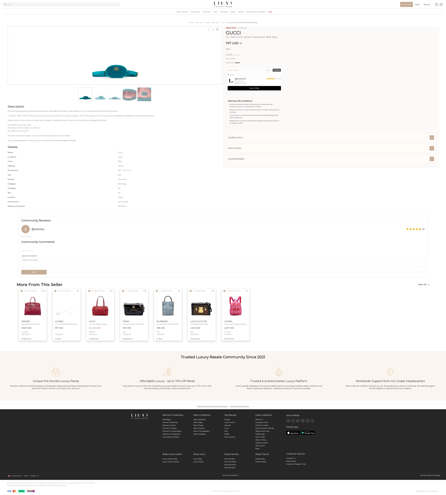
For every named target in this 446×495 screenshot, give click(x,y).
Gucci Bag (197, 459)
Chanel (227, 419)
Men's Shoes (198, 425)
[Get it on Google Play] (308, 432)
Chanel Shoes (260, 462)
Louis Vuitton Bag (169, 459)
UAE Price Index (261, 425)
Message (277, 70)
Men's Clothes (199, 428)
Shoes (241, 11)
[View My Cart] (437, 4)
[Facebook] (293, 421)
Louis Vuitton (229, 422)
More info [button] (237, 55)
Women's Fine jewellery (172, 431)
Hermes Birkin (230, 465)
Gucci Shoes (198, 462)
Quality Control (261, 443)
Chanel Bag (260, 459)
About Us (259, 419)
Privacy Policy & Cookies (430, 475)
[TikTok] (308, 421)
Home (191, 22)
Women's (199, 22)
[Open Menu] (441, 4)
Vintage (224, 11)
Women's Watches (170, 422)
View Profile (254, 88)
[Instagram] (288, 421)
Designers (195, 11)
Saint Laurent (229, 437)
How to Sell (260, 437)
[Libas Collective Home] (145, 416)
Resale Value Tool (262, 431)
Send (34, 272)
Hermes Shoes (230, 462)
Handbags (166, 419)
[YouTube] (298, 421)
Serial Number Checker (264, 428)
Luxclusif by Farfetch (170, 437)
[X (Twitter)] (303, 421)
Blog (257, 449)
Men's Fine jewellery (201, 431)
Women (207, 11)
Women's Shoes (168, 425)
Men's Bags (198, 422)
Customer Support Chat (296, 464)
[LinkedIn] (312, 421)
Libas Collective (263, 415)
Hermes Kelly (229, 467)
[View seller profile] (231, 81)
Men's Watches (199, 419)
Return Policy (260, 440)
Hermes (227, 425)
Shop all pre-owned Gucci (239, 406)
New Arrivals (182, 11)
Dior (226, 431)
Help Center (291, 461)
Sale (270, 11)
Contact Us (290, 458)
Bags (232, 11)
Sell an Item (260, 446)
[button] (218, 29)
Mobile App (260, 434)
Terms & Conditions (230, 475)
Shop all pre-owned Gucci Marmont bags (212, 406)
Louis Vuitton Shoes (170, 462)
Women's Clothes (169, 428)
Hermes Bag (229, 459)
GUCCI (233, 33)
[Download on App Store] (293, 432)
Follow (268, 70)
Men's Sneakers (199, 434)
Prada (226, 434)
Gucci (223, 22)
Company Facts (261, 422)
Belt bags (215, 22)
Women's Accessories (171, 434)
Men (215, 11)
